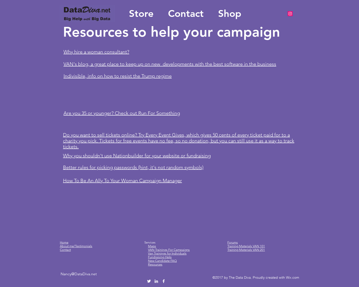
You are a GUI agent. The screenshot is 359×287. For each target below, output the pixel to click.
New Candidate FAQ (162, 261)
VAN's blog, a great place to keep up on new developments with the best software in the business (169, 64)
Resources (155, 264)
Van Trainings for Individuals (167, 253)
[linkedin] (156, 281)
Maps (152, 246)
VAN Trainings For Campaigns (169, 250)
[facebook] (163, 281)
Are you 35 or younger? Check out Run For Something (121, 113)
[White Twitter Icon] (149, 281)
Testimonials (83, 246)
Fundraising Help (160, 257)
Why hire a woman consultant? (96, 52)
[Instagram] (290, 13)
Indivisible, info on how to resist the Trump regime (117, 76)
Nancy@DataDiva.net (79, 274)
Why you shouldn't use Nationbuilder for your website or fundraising (137, 156)
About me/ (67, 246)
